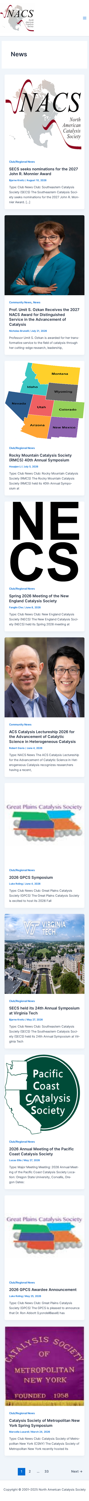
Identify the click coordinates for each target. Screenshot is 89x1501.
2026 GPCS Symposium (31, 877)
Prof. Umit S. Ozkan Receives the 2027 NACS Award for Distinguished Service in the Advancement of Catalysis (44, 317)
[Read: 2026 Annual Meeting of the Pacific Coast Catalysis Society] (44, 1094)
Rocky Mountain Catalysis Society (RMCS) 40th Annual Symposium (40, 457)
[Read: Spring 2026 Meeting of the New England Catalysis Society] (44, 541)
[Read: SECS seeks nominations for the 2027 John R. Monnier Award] (44, 114)
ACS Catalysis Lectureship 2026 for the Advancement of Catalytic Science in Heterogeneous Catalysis (42, 736)
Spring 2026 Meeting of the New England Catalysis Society (39, 598)
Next (77, 1471)
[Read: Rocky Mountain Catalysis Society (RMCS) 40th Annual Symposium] (44, 401)
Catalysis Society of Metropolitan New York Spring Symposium (44, 1423)
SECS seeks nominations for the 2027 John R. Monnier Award (43, 171)
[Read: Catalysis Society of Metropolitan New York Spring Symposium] (44, 1366)
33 (46, 1471)
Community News (20, 302)
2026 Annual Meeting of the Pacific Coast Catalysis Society (41, 1151)
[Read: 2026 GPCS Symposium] (44, 823)
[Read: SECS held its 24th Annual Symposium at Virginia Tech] (44, 953)
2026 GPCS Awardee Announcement (43, 1289)
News (36, 302)
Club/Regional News (22, 161)
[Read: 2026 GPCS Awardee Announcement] (44, 1235)
